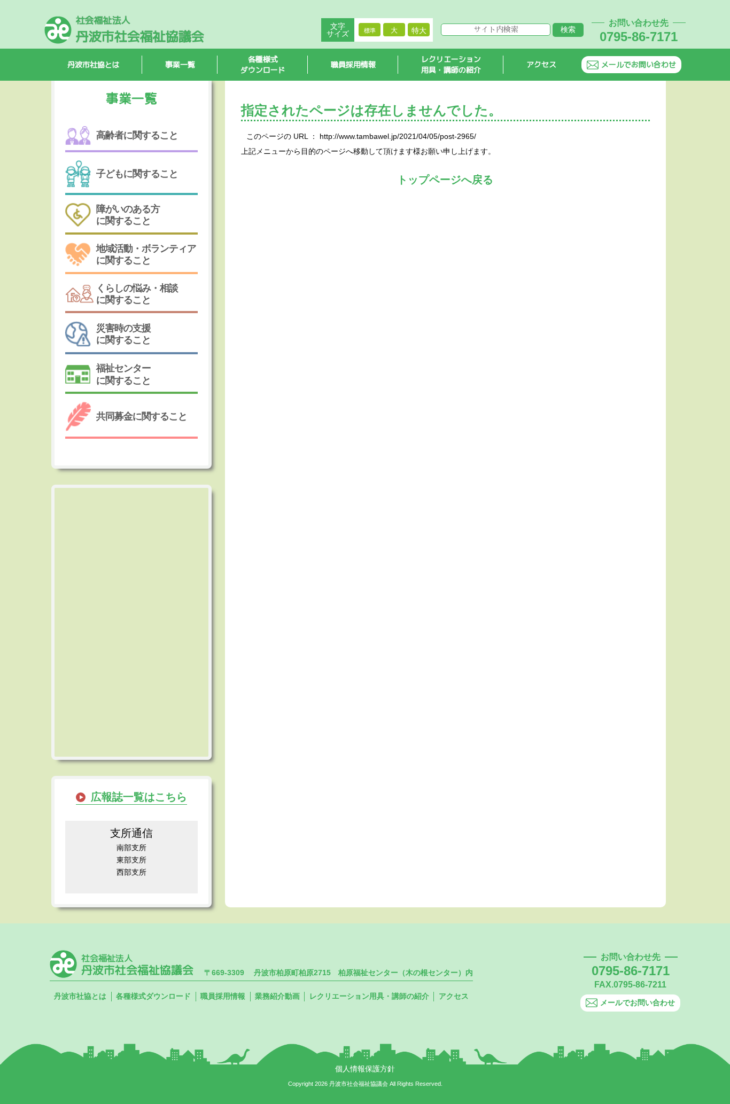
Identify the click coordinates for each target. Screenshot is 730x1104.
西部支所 (131, 872)
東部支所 (131, 860)
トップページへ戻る (445, 179)
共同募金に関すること (141, 416)
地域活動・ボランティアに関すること (146, 254)
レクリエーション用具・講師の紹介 (451, 65)
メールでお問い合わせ (638, 64)
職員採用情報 (353, 64)
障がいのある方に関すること (128, 215)
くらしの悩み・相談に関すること (137, 294)
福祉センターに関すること (123, 374)
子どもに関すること (137, 173)
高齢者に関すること (137, 135)
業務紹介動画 (277, 996)
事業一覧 (180, 64)
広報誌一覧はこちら (139, 797)
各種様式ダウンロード (262, 65)
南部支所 (131, 847)
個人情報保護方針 (365, 1068)
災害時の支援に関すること (123, 334)
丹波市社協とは (93, 64)
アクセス (541, 64)
